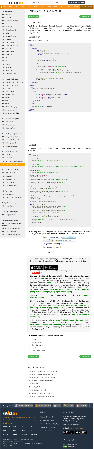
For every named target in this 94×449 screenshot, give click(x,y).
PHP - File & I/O (7, 55)
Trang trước (34, 16)
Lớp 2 (10, 7)
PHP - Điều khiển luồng (9, 36)
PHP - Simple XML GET (9, 179)
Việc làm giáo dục (77, 2)
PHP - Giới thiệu (7, 17)
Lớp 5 (29, 7)
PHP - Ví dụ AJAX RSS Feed (10, 164)
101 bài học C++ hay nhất (37, 390)
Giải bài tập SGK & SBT (25, 406)
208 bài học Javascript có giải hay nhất (42, 396)
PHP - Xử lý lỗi (6, 88)
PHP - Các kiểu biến (8, 27)
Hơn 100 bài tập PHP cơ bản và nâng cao (11, 224)
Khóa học (70, 406)
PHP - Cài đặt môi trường (10, 21)
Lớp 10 (62, 7)
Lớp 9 (55, 7)
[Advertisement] (59, 127)
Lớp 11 (69, 7)
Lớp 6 (36, 7)
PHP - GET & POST (7, 48)
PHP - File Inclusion (8, 52)
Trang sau (84, 16)
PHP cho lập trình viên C (9, 110)
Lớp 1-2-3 (6, 427)
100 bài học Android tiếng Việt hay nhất (42, 377)
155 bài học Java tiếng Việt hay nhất (41, 374)
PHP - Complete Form (9, 128)
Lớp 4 (23, 7)
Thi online (83, 406)
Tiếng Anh (33, 434)
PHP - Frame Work (7, 194)
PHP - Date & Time (7, 94)
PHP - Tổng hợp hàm (8, 215)
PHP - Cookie (6, 61)
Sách (58, 406)
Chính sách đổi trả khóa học (49, 424)
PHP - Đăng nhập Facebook (10, 140)
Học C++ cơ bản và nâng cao (11, 234)
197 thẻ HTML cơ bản (36, 384)
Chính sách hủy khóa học (48, 427)
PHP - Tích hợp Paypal (9, 143)
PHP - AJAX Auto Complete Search (12, 161)
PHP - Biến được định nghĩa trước (12, 82)
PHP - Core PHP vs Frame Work (12, 197)
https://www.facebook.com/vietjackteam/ (67, 320)
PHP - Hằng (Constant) (9, 30)
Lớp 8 (49, 7)
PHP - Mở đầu (6, 14)
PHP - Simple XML (7, 176)
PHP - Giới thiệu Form (9, 122)
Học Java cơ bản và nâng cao (11, 228)
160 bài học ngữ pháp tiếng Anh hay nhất (43, 371)
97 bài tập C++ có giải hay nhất (39, 393)
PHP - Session (6, 64)
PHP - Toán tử (6, 33)
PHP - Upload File (7, 70)
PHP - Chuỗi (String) (8, 42)
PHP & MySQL (6, 97)
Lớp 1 (4, 7)
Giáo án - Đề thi (87, 7)
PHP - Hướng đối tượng (9, 107)
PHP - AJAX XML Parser (9, 158)
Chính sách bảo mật (46, 417)
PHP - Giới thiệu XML (8, 173)
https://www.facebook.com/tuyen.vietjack (48, 324)
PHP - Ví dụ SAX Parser (9, 182)
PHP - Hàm (5, 58)
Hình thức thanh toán (47, 420)
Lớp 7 (42, 7)
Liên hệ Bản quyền (46, 431)
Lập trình (24, 434)
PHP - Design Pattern (8, 206)
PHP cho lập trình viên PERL (10, 113)
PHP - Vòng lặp (6, 39)
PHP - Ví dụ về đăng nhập (10, 137)
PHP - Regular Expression (10, 85)
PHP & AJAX (5, 101)
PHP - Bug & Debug (8, 91)
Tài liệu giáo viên (45, 406)
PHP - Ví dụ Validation (9, 125)
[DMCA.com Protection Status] (70, 446)
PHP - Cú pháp (6, 24)
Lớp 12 (76, 7)
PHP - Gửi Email (7, 67)
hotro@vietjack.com (76, 428)
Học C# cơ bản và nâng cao (10, 231)
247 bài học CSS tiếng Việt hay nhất (41, 381)
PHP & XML (5, 104)
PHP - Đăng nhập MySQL (10, 146)
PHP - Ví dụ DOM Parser (9, 185)
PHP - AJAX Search (7, 155)
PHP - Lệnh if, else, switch (36, 351)
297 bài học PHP (34, 387)
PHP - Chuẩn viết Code (9, 73)
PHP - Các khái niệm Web (10, 45)
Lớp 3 (17, 7)
